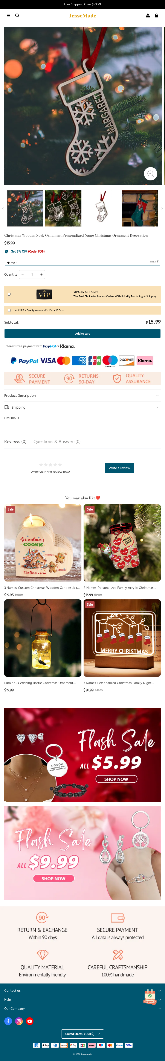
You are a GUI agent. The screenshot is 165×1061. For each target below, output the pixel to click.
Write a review (119, 467)
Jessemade (86, 1054)
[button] (8, 15)
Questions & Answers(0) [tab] (57, 441)
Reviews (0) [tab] (15, 441)
